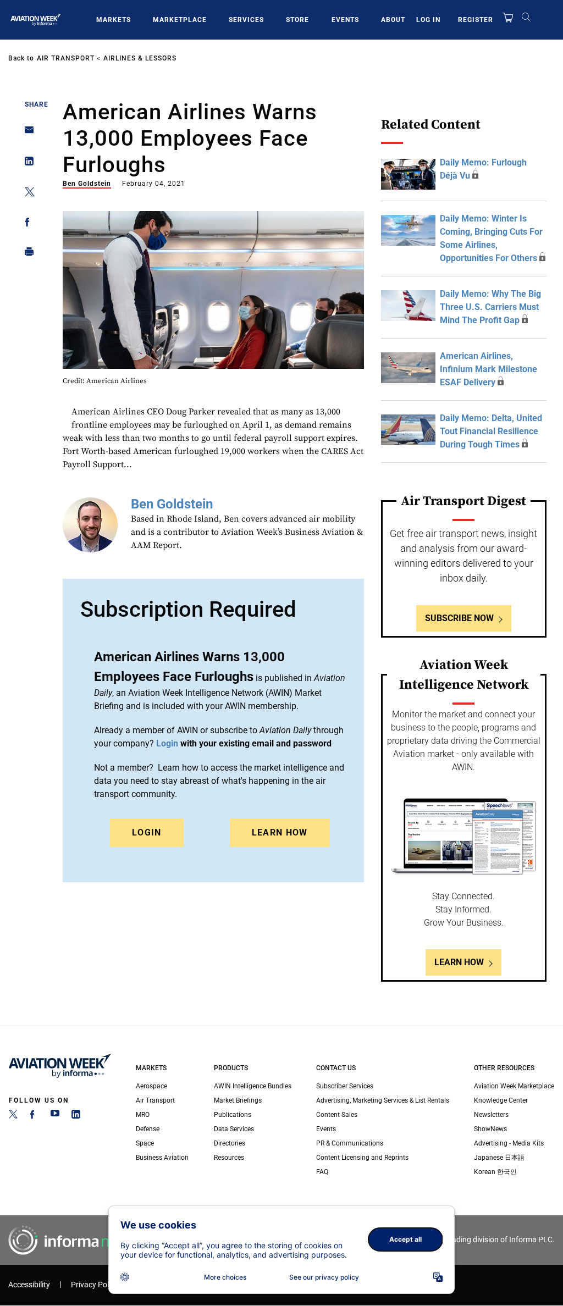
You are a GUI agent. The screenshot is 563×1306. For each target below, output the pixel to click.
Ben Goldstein (87, 183)
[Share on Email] (26, 133)
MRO (143, 1115)
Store (297, 20)
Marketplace (180, 20)
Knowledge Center (501, 1100)
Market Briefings (238, 1100)
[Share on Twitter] (26, 194)
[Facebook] (34, 1116)
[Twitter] (13, 1116)
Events (345, 20)
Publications (232, 1115)
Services (246, 20)
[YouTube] (55, 1116)
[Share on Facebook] (26, 224)
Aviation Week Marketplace (514, 1086)
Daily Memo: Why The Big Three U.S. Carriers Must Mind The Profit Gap (490, 307)
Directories (229, 1143)
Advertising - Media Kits (509, 1143)
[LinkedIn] (75, 1116)
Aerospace (151, 1086)
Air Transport (66, 58)
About (393, 20)
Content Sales (336, 1115)
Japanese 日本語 (499, 1157)
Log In (428, 20)
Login (147, 832)
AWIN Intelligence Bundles (252, 1086)
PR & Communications (349, 1143)
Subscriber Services (344, 1086)
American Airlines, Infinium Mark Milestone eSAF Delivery (488, 369)
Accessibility (29, 1285)
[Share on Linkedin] (26, 163)
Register (475, 20)
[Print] (26, 254)
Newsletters (491, 1115)
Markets (113, 20)
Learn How (280, 832)
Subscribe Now (459, 618)
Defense (147, 1129)
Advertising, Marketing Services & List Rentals (382, 1100)
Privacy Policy (94, 1285)
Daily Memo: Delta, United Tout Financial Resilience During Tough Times (491, 431)
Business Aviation (162, 1157)
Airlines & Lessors (139, 58)
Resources (229, 1157)
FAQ (322, 1172)
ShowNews (490, 1129)
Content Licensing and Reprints (362, 1157)
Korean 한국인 (495, 1172)
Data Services (234, 1129)
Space (145, 1143)
